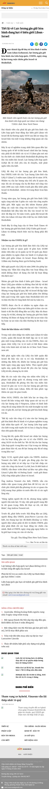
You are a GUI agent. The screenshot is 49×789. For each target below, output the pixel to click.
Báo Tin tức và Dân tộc (39, 542)
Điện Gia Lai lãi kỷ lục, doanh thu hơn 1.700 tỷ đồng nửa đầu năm (30, 668)
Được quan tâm (10, 653)
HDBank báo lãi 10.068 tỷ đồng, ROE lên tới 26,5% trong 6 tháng (31, 676)
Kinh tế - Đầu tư (32, 731)
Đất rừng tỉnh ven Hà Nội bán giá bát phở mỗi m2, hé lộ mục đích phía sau (24, 629)
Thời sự (5, 726)
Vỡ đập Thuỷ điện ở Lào (36, 8)
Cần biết (5, 740)
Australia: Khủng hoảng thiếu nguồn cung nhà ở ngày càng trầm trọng (22, 613)
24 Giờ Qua (29, 735)
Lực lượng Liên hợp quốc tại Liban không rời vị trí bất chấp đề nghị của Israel (23, 567)
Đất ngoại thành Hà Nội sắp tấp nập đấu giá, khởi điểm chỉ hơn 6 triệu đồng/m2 (23, 621)
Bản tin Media (8, 735)
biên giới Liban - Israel (15, 555)
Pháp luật (6, 731)
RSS (19, 754)
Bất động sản (31, 740)
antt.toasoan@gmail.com (18, 595)
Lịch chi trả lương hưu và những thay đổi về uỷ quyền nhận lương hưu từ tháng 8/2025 (29, 660)
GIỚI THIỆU (27, 754)
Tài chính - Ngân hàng (35, 726)
